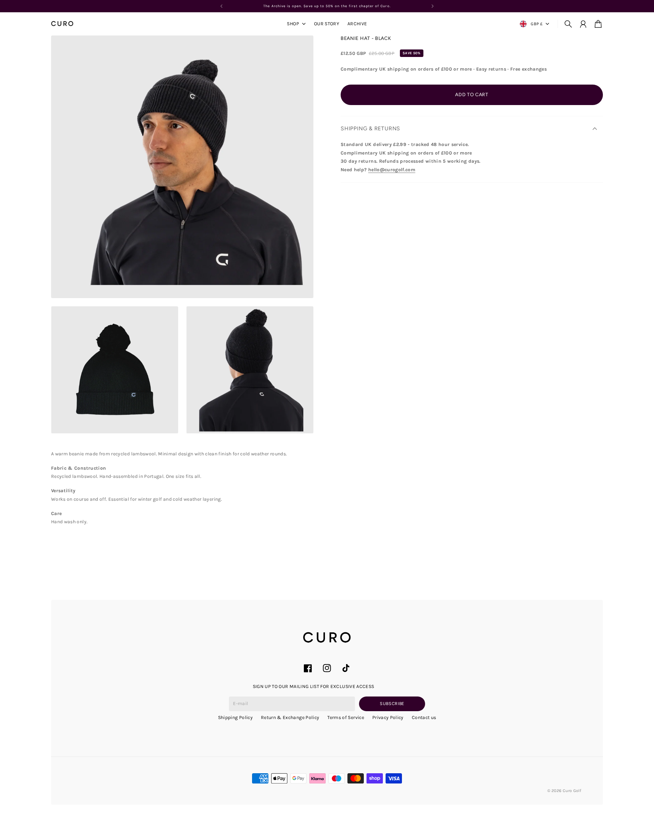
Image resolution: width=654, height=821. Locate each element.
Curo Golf (572, 790)
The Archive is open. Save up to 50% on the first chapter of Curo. (326, 6)
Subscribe (392, 703)
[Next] (432, 6)
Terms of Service (345, 717)
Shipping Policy (235, 717)
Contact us (424, 717)
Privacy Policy (388, 717)
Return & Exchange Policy (290, 717)
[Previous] (221, 6)
